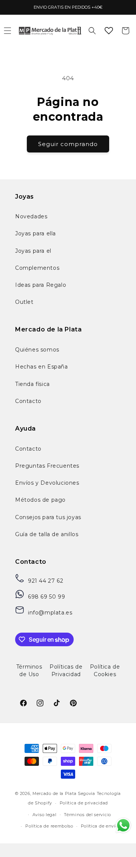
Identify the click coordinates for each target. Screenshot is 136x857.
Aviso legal (44, 814)
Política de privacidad (84, 803)
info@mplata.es (50, 612)
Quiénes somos (37, 349)
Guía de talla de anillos (46, 534)
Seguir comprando (68, 144)
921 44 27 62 (45, 580)
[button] (92, 30)
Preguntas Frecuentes (47, 465)
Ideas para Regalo (40, 285)
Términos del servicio (87, 814)
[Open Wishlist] (108, 30)
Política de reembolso (49, 826)
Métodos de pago (40, 499)
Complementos (37, 267)
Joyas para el (33, 250)
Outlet (24, 302)
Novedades (31, 216)
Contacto (28, 401)
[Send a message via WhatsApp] (123, 825)
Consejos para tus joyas (48, 517)
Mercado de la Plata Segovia (63, 793)
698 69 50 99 (46, 596)
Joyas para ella (35, 233)
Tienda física (32, 384)
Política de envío (99, 826)
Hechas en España (41, 366)
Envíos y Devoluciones (47, 482)
